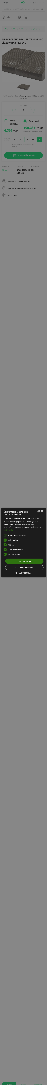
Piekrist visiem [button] (24, 561)
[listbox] (38, 511)
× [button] (42, 511)
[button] (23, 573)
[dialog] (23, 542)
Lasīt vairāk (8, 530)
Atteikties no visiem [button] (24, 567)
